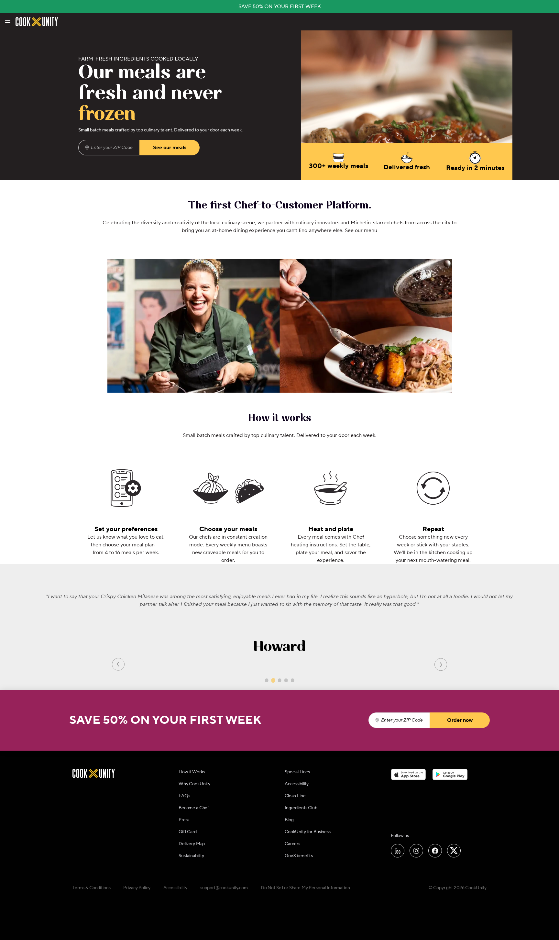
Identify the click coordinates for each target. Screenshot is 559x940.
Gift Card (188, 832)
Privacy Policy (136, 888)
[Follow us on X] (454, 851)
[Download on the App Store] (408, 774)
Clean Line (295, 796)
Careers (292, 844)
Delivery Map (192, 844)
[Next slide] (440, 664)
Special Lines (297, 772)
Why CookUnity (194, 784)
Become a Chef (194, 808)
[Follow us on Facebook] (435, 851)
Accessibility (297, 784)
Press (184, 820)
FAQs (184, 796)
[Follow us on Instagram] (416, 851)
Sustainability (191, 856)
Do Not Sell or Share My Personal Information (305, 888)
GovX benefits (299, 856)
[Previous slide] (118, 664)
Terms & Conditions (91, 888)
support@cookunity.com (224, 888)
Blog (289, 820)
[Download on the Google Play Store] (450, 774)
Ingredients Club (301, 808)
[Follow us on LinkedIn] (397, 851)
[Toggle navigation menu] (7, 22)
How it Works (192, 772)
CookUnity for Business (308, 832)
